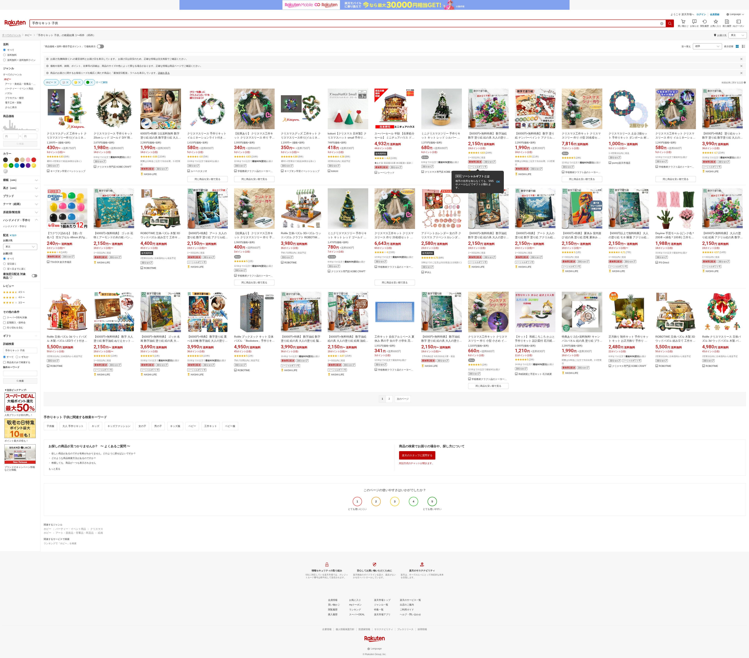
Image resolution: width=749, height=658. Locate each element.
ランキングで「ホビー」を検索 (60, 543)
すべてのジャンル (11, 35)
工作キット (210, 426)
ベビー (192, 426)
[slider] (3, 129)
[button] (735, 14)
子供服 (50, 426)
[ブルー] (16, 165)
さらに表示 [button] (11, 107)
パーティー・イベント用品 (71, 528)
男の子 (158, 426)
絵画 (100, 532)
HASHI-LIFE (150, 174)
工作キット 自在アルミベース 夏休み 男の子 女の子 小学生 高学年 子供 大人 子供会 (394, 340)
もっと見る (54, 469)
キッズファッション (118, 426)
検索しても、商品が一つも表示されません (73, 462)
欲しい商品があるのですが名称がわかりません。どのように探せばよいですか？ (93, 453)
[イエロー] (5, 165)
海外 (14, 235)
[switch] (34, 275)
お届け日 (7, 253)
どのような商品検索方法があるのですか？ (73, 458)
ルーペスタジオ (199, 171)
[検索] (670, 23)
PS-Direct (664, 262)
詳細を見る (164, 73)
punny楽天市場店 (621, 163)
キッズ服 (175, 426)
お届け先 (7, 240)
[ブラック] (5, 159)
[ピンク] (28, 159)
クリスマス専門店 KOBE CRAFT (114, 167)
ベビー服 (230, 426)
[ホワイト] (11, 159)
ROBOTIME (150, 268)
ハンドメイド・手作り (15, 226)
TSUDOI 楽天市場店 (60, 262)
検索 (21, 143)
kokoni (334, 171)
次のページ (403, 398)
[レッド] (33, 159)
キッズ (95, 426)
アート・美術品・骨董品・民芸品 (75, 532)
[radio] (4, 50)
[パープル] (28, 165)
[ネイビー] (22, 165)
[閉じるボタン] (741, 59)
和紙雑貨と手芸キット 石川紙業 (535, 374)
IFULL (428, 272)
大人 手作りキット (72, 426)
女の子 (142, 426)
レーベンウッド (386, 173)
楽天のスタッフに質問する (417, 455)
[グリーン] (11, 165)
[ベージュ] (22, 159)
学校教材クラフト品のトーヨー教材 (256, 171)
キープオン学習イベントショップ (67, 171)
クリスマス (96, 528)
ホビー (47, 528)
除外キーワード (11, 367)
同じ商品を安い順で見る (207, 179)
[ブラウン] (16, 159)
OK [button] (498, 181)
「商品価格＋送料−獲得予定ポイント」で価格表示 (69, 46)
